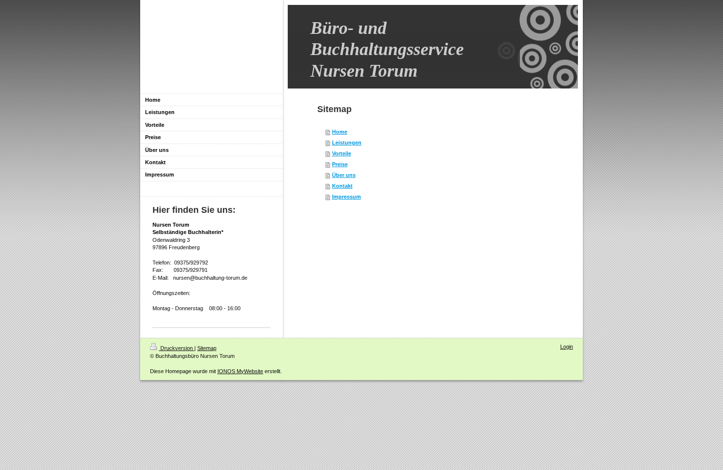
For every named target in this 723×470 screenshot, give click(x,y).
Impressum (346, 197)
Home (339, 132)
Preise (340, 164)
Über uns (344, 175)
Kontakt (342, 186)
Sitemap (206, 348)
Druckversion (176, 348)
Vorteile (341, 153)
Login (566, 347)
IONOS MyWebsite (240, 371)
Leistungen (347, 143)
